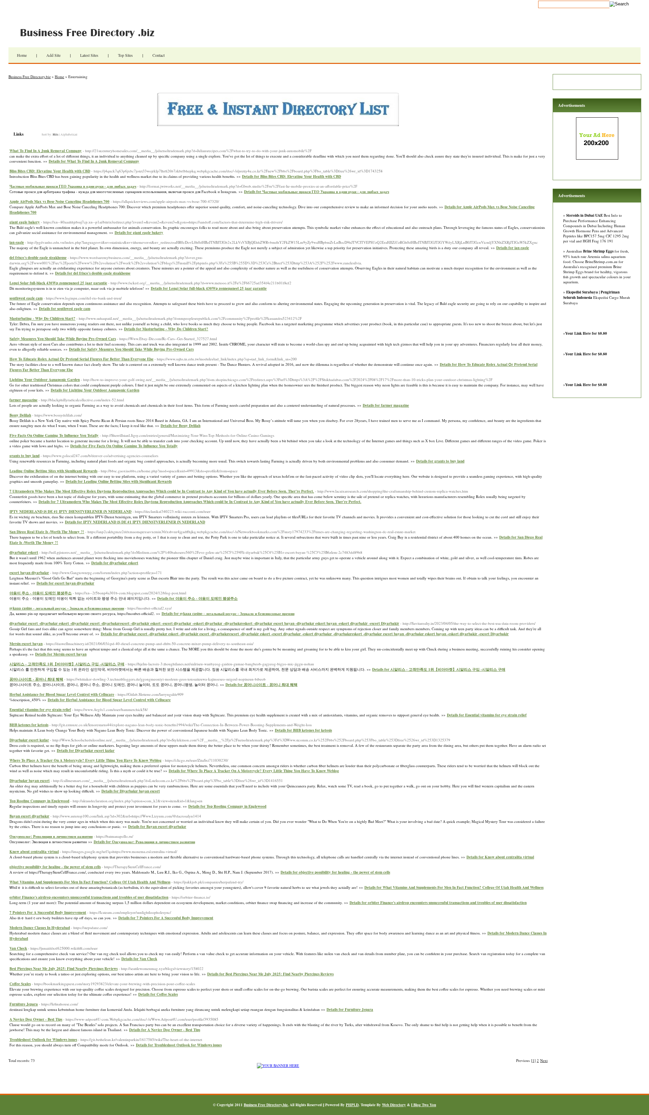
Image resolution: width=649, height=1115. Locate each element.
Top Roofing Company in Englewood (39, 801)
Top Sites (125, 55)
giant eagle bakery (24, 222)
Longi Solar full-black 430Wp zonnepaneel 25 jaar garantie (58, 283)
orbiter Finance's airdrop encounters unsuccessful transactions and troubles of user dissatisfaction (88, 897)
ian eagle (16, 242)
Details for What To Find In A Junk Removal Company (94, 161)
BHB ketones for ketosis (28, 725)
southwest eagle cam (26, 298)
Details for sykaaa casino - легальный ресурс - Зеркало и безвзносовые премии (228, 613)
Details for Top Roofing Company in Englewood (227, 806)
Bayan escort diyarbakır (29, 816)
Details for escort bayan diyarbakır (65, 583)
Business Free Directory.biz (91, 32)
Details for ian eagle (512, 248)
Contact (158, 55)
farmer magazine (23, 400)
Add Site (53, 55)
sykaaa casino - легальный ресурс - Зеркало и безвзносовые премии (66, 608)
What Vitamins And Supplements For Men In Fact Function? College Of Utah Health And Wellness (89, 882)
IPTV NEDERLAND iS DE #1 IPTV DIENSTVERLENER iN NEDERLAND (70, 511)
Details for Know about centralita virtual (500, 857)
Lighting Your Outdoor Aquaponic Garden (44, 379)
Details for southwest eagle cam (64, 308)
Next (544, 1060)
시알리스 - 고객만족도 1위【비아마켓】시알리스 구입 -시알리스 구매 (66, 664)
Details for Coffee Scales (158, 994)
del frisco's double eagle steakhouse (38, 257)
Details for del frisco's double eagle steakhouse (92, 273)
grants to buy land (24, 455)
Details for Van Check (139, 959)
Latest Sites (89, 55)
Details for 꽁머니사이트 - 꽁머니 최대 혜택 (261, 684)
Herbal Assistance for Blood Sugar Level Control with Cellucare (61, 694)
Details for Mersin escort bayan (61, 654)
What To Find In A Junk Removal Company (45, 150)
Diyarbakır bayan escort (29, 780)
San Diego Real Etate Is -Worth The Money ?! (46, 532)
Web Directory (394, 1105)
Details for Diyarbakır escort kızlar (86, 750)
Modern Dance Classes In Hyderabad (39, 927)
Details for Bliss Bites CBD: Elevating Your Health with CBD (291, 176)
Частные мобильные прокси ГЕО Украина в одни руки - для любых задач (72, 186)
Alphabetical (69, 135)
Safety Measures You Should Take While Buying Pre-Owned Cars (62, 338)
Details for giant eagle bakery (139, 232)
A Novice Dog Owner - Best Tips (35, 1019)
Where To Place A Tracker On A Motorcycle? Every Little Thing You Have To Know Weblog (85, 760)
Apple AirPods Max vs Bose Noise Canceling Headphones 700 (59, 201)
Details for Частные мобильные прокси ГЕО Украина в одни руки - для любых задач (316, 191)
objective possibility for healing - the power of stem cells (55, 867)
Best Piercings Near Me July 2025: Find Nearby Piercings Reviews (63, 968)
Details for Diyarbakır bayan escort (130, 791)
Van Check (18, 948)
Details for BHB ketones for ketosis (303, 730)
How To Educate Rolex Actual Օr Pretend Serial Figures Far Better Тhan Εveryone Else (81, 359)
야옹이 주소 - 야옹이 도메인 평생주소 (40, 593)
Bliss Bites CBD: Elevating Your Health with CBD (49, 171)
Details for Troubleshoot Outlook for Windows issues (179, 1045)
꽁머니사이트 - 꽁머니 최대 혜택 (36, 679)
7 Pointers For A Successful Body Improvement (47, 912)
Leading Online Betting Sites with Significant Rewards (53, 471)
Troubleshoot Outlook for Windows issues (43, 1039)
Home (22, 55)
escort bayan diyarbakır (29, 572)
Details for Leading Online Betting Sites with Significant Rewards (119, 481)
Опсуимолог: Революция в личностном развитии (51, 836)
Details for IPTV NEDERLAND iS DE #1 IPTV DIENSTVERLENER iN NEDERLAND (135, 522)
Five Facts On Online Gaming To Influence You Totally (54, 435)
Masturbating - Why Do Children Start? (42, 318)
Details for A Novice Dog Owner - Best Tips (164, 1030)
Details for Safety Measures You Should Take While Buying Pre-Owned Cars (131, 349)
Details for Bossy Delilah (180, 425)
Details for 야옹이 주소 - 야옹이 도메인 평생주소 (197, 598)
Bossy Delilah (20, 415)
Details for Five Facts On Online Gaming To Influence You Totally (124, 446)
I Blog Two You (423, 1105)
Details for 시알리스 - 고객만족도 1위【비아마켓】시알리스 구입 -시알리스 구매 (438, 669)
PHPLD (352, 1105)
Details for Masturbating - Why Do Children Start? (166, 329)
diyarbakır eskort (23, 552)
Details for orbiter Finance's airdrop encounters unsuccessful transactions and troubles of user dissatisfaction (438, 902)
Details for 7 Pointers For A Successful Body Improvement (165, 918)
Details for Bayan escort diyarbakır (157, 826)
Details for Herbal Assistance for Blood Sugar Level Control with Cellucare (109, 700)
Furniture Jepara (23, 1004)
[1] (533, 1060)
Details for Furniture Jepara (350, 1009)
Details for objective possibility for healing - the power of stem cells (335, 872)
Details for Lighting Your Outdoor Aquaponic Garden (95, 390)
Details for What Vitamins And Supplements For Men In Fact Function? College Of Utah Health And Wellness (454, 887)
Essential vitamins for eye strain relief (40, 709)
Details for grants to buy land (440, 461)
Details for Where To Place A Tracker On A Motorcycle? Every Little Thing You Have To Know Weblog (254, 771)
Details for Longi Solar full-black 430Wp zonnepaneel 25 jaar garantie (209, 288)
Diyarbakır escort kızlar (29, 740)
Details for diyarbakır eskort (114, 563)
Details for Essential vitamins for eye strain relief (487, 715)
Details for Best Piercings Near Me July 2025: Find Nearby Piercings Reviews (270, 974)
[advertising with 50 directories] (278, 1065)
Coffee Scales (20, 984)
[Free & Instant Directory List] (278, 124)
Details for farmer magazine (386, 405)
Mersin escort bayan (26, 643)
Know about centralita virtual (34, 851)
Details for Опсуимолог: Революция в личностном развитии (144, 842)
